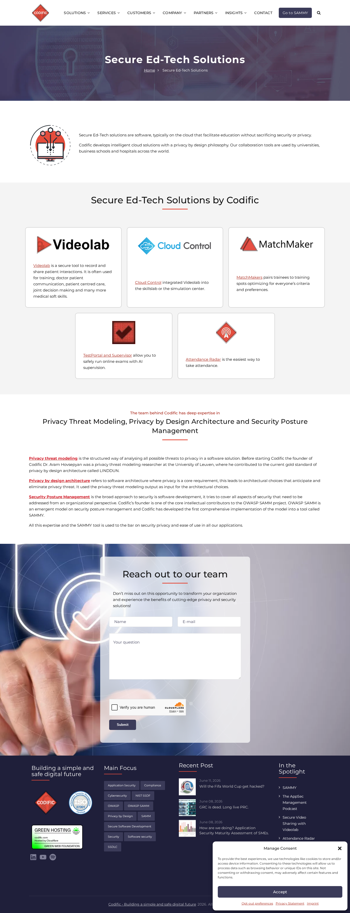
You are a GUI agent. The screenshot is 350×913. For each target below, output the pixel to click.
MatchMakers (249, 277)
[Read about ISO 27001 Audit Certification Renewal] (80, 801)
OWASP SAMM (138, 806)
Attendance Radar (203, 359)
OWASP (113, 806)
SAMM (146, 816)
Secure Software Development (129, 826)
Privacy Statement (290, 903)
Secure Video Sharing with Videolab (294, 823)
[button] (339, 848)
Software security (140, 836)
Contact (263, 13)
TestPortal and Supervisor (107, 355)
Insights (234, 13)
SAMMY (289, 787)
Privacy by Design (120, 816)
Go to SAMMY (295, 13)
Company (172, 13)
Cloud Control (148, 282)
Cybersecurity (117, 795)
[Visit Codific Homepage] (46, 802)
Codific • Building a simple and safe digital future (152, 904)
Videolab (41, 265)
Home (149, 70)
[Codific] (40, 12)
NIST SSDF (143, 795)
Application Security (122, 785)
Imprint (313, 903)
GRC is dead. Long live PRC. (224, 807)
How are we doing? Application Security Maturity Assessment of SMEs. (234, 830)
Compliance (152, 785)
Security (113, 836)
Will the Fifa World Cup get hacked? (231, 786)
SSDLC (112, 847)
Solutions (75, 13)
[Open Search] (319, 12)
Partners (204, 13)
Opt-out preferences (257, 903)
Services (106, 13)
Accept (280, 891)
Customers (139, 13)
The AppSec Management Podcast (295, 802)
